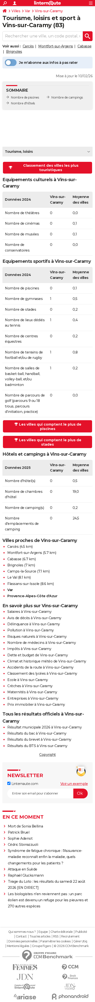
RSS (55, 936)
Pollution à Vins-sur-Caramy (30, 630)
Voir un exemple (74, 784)
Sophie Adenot (20, 838)
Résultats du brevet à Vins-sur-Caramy (39, 739)
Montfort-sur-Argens (55, 46)
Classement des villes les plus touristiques (50, 167)
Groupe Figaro (41, 946)
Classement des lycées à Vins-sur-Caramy (42, 673)
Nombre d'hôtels (23, 103)
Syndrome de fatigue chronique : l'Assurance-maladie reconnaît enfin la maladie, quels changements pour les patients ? (45, 856)
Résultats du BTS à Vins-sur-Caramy (37, 746)
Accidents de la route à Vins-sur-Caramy (40, 667)
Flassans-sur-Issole (23, 584)
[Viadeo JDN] (70, 987)
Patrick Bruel (18, 832)
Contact (21, 936)
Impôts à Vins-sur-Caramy (29, 649)
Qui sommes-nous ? (22, 932)
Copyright (47, 754)
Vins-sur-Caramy (49, 11)
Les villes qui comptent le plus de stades (50, 442)
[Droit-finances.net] (70, 977)
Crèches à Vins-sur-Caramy (30, 686)
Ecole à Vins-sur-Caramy (27, 680)
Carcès (28, 46)
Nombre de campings (67, 97)
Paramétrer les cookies (55, 941)
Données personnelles (23, 941)
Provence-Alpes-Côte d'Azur (32, 596)
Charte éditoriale (61, 932)
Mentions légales (18, 946)
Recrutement (70, 936)
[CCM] (70, 967)
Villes (15, 11)
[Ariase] (25, 996)
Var (27, 11)
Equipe (43, 932)
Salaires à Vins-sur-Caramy (29, 611)
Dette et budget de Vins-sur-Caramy (37, 655)
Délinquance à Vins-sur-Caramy (33, 624)
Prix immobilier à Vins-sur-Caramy (36, 704)
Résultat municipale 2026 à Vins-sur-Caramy (44, 727)
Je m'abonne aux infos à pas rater (48, 62)
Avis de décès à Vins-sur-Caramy (34, 618)
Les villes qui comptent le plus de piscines (50, 426)
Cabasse (84, 46)
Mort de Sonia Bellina (25, 826)
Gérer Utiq (80, 941)
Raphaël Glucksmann (26, 875)
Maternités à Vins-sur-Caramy (32, 692)
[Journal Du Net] (25, 977)
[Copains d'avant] (25, 987)
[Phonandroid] (70, 996)
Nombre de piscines (25, 97)
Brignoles (14, 51)
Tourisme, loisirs (19, 151)
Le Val (12, 577)
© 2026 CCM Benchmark (71, 946)
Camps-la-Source (21, 571)
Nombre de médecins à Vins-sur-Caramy (41, 642)
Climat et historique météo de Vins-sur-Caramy (46, 661)
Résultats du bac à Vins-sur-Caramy (36, 733)
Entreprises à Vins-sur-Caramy (32, 698)
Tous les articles (39, 936)
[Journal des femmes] (25, 967)
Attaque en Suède (22, 869)
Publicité (81, 932)
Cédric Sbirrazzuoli (23, 844)
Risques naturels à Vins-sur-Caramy (36, 636)
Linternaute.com (24, 784)
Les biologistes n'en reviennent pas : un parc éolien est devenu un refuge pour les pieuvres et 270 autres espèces (48, 900)
